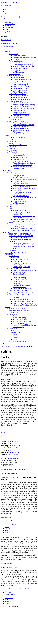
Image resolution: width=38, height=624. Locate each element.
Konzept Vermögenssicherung (22, 321)
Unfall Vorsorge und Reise (21, 267)
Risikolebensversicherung (21, 95)
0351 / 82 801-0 (13, 443)
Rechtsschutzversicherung (21, 114)
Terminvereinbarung (19, 318)
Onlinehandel (13, 150)
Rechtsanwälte (13, 152)
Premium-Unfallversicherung (22, 288)
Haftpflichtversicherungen (21, 259)
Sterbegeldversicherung (20, 97)
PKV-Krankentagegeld (20, 85)
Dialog (3, 18)
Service (7, 307)
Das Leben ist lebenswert (13, 525)
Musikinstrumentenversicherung (23, 134)
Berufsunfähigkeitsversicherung (23, 63)
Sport (14, 336)
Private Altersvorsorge (20, 55)
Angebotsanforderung (20, 316)
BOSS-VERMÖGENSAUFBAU (20, 234)
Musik (15, 334)
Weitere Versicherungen (16, 121)
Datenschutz (9, 27)
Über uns (8, 22)
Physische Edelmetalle (20, 252)
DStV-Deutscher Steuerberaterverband (21, 292)
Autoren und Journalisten (17, 137)
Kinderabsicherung (15, 74)
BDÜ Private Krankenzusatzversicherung (22, 191)
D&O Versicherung (19, 156)
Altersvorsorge (13, 54)
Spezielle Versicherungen (17, 154)
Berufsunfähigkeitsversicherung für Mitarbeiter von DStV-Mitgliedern (24, 229)
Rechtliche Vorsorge (19, 59)
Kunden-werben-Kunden (17, 308)
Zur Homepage (6, 433)
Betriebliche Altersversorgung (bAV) (24, 57)
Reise (15, 339)
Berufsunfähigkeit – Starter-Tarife (23, 66)
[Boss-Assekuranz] (7, 47)
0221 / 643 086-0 (13, 448)
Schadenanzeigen (18, 327)
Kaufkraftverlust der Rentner (22, 239)
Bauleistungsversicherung (21, 126)
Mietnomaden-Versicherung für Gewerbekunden (23, 167)
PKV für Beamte (18, 81)
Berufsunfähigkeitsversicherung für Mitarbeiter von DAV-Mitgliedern (24, 220)
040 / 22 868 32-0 (14, 446)
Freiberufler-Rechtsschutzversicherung (21, 284)
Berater (11, 139)
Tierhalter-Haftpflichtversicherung (24, 105)
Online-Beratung (14, 312)
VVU (11, 207)
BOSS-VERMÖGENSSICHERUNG (21, 236)
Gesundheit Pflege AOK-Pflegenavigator (21, 280)
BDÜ (10, 172)
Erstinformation (10, 24)
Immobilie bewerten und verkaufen (24, 243)
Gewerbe (16, 298)
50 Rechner (16, 257)
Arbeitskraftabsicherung (16, 61)
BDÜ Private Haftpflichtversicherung (25, 179)
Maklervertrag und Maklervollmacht (24, 325)
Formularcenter (14, 314)
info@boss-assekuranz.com (9, 2)
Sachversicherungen (15, 101)
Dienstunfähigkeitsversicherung (23, 65)
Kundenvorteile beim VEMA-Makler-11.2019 (15, 589)
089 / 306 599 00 (13, 452)
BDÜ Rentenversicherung (21, 187)
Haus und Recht (18, 261)
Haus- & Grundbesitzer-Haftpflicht (24, 108)
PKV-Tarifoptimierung (20, 88)
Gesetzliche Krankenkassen (22, 79)
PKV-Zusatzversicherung (21, 86)
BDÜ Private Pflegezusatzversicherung (21, 195)
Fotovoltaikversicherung (20, 128)
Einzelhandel (13, 146)
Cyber (11, 143)
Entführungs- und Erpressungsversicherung (21, 160)
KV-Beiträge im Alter (20, 90)
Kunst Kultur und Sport (16, 332)
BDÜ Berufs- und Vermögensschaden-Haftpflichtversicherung (20, 175)
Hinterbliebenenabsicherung (18, 94)
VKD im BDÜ (14, 205)
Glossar (11, 330)
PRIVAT (7, 52)
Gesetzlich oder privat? (20, 77)
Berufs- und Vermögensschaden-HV (24, 270)
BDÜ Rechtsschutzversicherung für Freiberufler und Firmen (24, 198)
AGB (6, 29)
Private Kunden (14, 256)
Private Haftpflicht (19, 272)
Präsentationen (13, 328)
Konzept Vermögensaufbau (21, 319)
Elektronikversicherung (20, 157)
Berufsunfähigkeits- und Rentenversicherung (20, 277)
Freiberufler (16, 296)
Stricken (15, 338)
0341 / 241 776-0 (13, 450)
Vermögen (8, 232)
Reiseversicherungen (15, 117)
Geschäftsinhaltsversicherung (22, 165)
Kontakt (7, 31)
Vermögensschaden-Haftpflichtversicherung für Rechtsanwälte (21, 212)
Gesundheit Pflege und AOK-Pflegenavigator (22, 264)
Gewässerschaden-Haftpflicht (22, 106)
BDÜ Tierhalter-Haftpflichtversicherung (20, 182)
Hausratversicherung (19, 112)
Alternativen (17, 70)
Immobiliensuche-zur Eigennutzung (24, 245)
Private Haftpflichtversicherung (23, 103)
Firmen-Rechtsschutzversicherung (24, 163)
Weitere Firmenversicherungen (18, 299)
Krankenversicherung (16, 75)
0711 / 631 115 (13, 454)
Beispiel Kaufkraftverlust (21, 237)
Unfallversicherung (19, 72)
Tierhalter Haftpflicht (19, 274)
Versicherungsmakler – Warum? (19, 310)
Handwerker (13, 148)
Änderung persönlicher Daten (22, 323)
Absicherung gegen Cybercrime (23, 301)
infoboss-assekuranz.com (9, 458)
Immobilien (12, 241)
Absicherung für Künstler (21, 123)
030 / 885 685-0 (6, 6)
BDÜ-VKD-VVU (15, 268)
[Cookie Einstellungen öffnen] (16, 622)
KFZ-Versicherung (19, 110)
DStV (11, 223)
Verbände (8, 170)
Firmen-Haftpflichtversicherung (19, 294)
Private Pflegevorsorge (20, 68)
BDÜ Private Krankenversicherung (24, 188)
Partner (7, 33)
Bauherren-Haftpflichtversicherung (24, 125)
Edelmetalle (12, 250)
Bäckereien (12, 141)
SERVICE (5, 346)
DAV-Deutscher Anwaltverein (18, 290)
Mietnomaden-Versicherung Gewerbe (25, 305)
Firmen (7, 136)
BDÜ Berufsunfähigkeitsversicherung (25, 185)
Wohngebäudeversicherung (21, 116)
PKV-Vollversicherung (20, 83)
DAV (10, 208)
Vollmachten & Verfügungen (22, 99)
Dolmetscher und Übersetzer (18, 145)
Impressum (8, 25)
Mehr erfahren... (6, 517)
